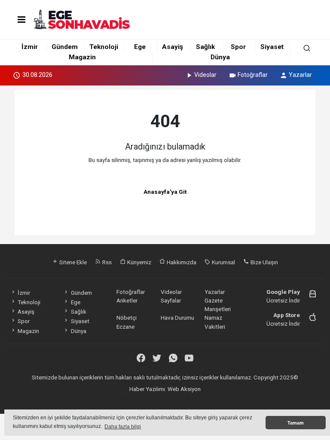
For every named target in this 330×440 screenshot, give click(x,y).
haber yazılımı (100, 397)
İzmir (29, 47)
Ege (140, 47)
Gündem (65, 47)
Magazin (82, 57)
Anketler (127, 300)
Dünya (220, 57)
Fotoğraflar (253, 74)
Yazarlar (300, 74)
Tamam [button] (295, 422)
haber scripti (166, 397)
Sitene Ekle (72, 262)
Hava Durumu (177, 317)
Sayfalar (171, 300)
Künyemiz (138, 262)
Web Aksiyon (184, 388)
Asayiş (172, 47)
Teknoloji (103, 47)
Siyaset (272, 47)
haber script (232, 397)
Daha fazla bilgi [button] (122, 427)
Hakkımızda (180, 262)
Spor (238, 47)
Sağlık (205, 47)
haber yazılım (199, 397)
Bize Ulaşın (263, 262)
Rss (106, 262)
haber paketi (134, 397)
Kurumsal (223, 262)
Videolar (205, 74)
